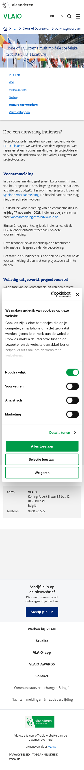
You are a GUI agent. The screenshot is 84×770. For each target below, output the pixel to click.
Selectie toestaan (42, 459)
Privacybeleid (19, 754)
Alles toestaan (42, 446)
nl (52, 16)
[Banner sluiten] (77, 294)
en (61, 16)
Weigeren (42, 472)
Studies (42, 641)
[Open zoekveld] (69, 16)
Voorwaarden (18, 90)
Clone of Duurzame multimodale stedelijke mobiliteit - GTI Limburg (36, 28)
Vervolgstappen (19, 112)
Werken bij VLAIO (42, 629)
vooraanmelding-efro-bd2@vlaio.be (34, 217)
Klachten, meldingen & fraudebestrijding (42, 699)
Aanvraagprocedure (23, 105)
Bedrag (13, 97)
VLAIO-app (42, 652)
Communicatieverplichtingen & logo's (42, 688)
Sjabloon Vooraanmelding (21, 195)
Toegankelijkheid (45, 754)
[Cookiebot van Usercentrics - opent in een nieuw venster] (53, 294)
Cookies (14, 759)
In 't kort (14, 75)
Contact (42, 676)
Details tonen (59, 432)
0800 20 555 (36, 511)
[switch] (72, 386)
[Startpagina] (5, 29)
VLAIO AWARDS (42, 664)
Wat (11, 82)
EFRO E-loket (12, 146)
